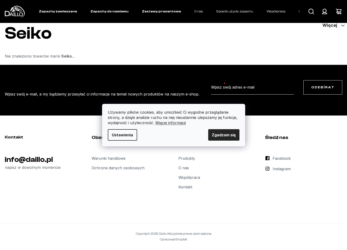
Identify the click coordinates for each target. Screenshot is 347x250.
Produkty (186, 158)
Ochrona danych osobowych (118, 167)
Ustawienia (122, 135)
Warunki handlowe (108, 158)
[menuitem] (58, 11)
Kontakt (185, 187)
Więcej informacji (170, 122)
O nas (183, 167)
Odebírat (322, 87)
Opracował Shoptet (173, 239)
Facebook (282, 158)
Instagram (282, 168)
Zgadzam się (224, 135)
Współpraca (189, 177)
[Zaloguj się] (324, 11)
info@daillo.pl (29, 159)
